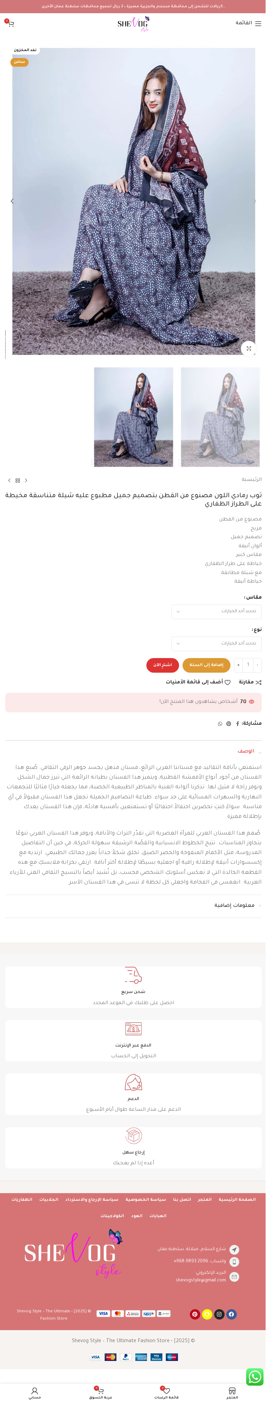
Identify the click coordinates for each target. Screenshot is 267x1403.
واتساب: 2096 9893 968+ (200, 1261)
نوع (258, 630)
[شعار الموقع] (134, 24)
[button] (255, 201)
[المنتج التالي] (9, 480)
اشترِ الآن (162, 665)
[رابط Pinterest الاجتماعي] (228, 724)
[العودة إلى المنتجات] (18, 480)
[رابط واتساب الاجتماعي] (220, 724)
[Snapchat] (207, 1314)
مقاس (254, 598)
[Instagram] (219, 1314)
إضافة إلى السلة (206, 665)
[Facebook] (231, 1314)
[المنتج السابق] (26, 480)
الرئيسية (252, 480)
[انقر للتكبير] (249, 348)
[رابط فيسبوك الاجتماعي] (237, 724)
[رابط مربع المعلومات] (133, 987)
